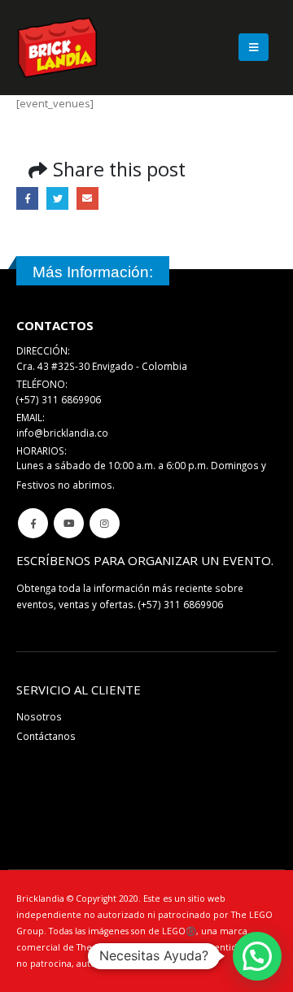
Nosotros (39, 716)
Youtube (69, 523)
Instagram (105, 523)
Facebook (27, 198)
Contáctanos (46, 735)
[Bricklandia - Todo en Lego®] (57, 47)
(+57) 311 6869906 (180, 604)
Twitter (57, 198)
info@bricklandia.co (62, 432)
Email (87, 198)
